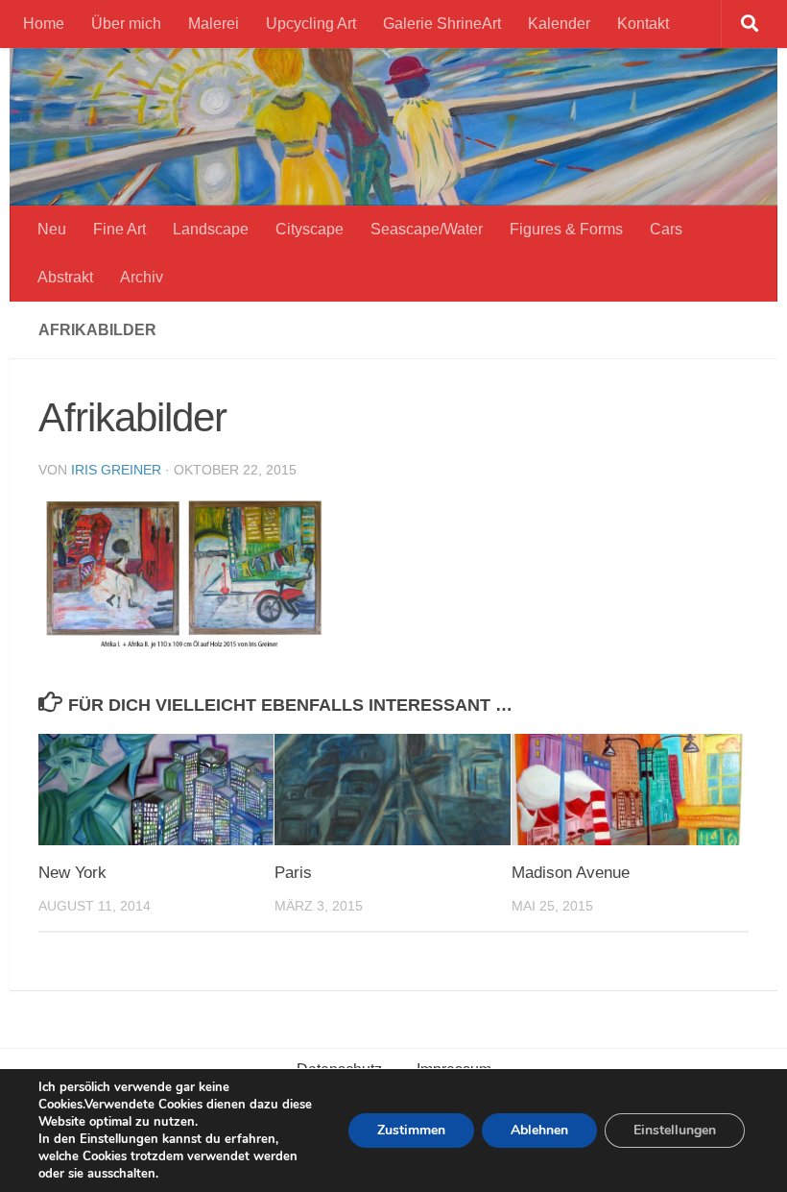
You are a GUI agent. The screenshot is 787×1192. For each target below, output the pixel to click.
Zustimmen (411, 1130)
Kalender (559, 23)
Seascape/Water (426, 229)
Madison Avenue (571, 873)
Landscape (211, 229)
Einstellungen (674, 1130)
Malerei (213, 23)
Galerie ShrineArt (442, 23)
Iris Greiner (116, 469)
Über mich (126, 23)
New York (72, 873)
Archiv (141, 277)
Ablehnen (539, 1130)
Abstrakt (65, 277)
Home (43, 23)
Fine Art (119, 229)
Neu (51, 229)
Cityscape (309, 229)
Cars (666, 229)
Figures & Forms (566, 229)
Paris (293, 873)
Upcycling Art (311, 23)
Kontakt (643, 23)
